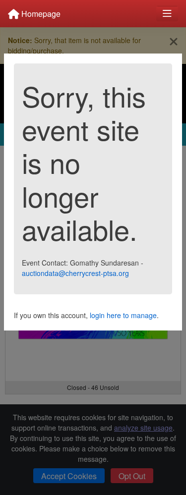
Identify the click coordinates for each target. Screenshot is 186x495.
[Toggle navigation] (167, 13)
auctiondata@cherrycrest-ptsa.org (75, 273)
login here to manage (123, 315)
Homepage (40, 13)
